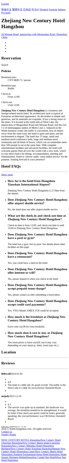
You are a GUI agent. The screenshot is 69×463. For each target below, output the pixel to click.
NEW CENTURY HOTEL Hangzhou (20, 440)
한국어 (35, 9)
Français (53, 9)
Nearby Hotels (8, 434)
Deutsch (44, 9)
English (5, 4)
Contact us (6, 431)
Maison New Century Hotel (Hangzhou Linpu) (33, 450)
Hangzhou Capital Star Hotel (40, 457)
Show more (7, 174)
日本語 (27, 9)
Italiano (61, 9)
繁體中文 (17, 9)
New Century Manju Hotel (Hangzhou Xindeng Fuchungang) (32, 453)
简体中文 (6, 9)
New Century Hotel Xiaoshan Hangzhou (31, 448)
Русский (5, 12)
